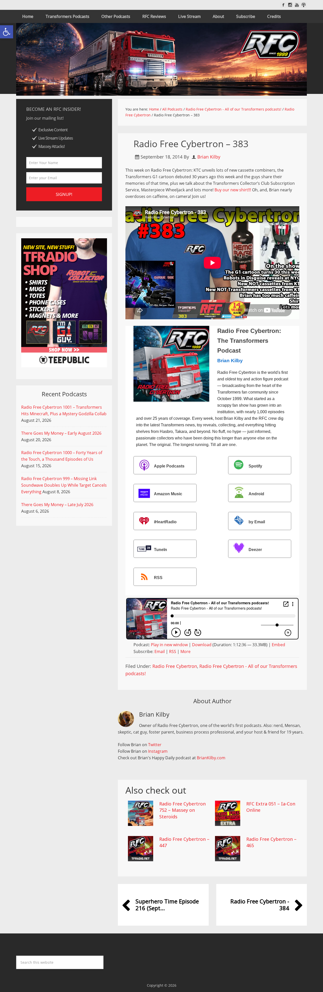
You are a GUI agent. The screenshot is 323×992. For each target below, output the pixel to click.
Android (256, 494)
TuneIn (160, 549)
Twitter (155, 744)
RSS (158, 578)
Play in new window (169, 644)
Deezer (255, 549)
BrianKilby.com (211, 758)
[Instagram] (290, 5)
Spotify (255, 466)
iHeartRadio (165, 522)
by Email (257, 522)
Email (159, 651)
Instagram (158, 751)
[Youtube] (297, 5)
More (185, 651)
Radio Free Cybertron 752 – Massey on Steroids (182, 810)
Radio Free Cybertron (174, 666)
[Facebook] (283, 5)
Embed (278, 644)
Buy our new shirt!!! (232, 190)
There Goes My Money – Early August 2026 (61, 433)
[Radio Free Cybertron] (161, 59)
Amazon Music (168, 494)
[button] (6, 31)
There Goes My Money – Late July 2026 (57, 504)
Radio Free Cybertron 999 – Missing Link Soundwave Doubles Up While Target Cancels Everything (64, 485)
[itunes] (304, 5)
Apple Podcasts (169, 466)
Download (201, 644)
